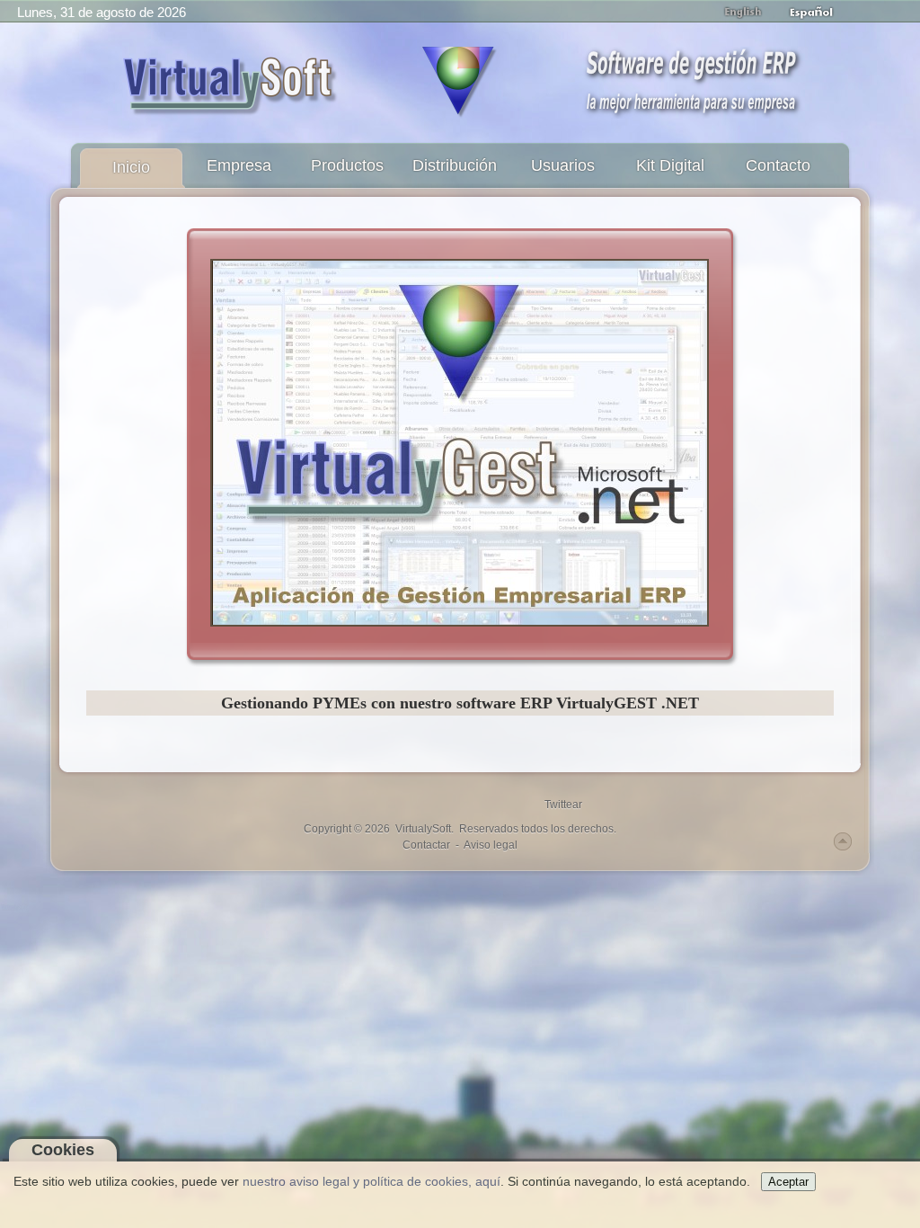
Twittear (563, 804)
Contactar (426, 845)
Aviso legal (491, 845)
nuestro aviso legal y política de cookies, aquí (371, 1181)
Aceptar (788, 1181)
